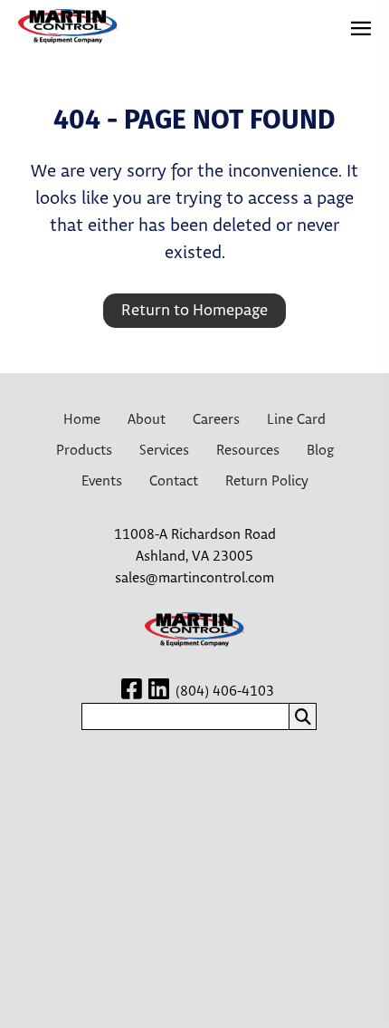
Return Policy (266, 481)
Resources (248, 450)
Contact (173, 481)
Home (81, 419)
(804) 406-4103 (225, 691)
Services (164, 450)
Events (101, 481)
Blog (320, 450)
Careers (216, 419)
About (147, 419)
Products (84, 450)
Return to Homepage (194, 311)
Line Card (296, 419)
